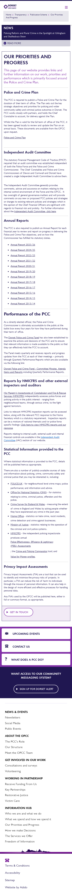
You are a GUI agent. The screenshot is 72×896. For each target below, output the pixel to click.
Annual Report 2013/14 (23, 303)
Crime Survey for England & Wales (28, 504)
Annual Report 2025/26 (23, 244)
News (8, 28)
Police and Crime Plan (15, 137)
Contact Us (21, 646)
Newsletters (12, 717)
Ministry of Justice (19, 524)
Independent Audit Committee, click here (35, 211)
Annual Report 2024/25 (23, 250)
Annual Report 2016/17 (23, 287)
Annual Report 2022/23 (23, 255)
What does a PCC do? (27, 660)
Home (8, 14)
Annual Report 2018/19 (23, 276)
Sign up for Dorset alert (37, 689)
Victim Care (12, 800)
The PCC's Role (15, 741)
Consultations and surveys (21, 765)
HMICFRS (16, 533)
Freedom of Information (20, 841)
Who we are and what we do (23, 813)
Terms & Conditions (17, 865)
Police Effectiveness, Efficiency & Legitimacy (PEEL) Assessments (32, 543)
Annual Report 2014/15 (23, 298)
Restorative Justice (16, 795)
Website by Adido (16, 887)
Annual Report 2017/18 (23, 282)
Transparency (21, 14)
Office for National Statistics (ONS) (29, 492)
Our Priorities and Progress (22, 824)
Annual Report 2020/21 (23, 266)
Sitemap (10, 880)
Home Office (17, 516)
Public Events (13, 728)
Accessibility (12, 872)
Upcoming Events (26, 634)
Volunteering (13, 771)
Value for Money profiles (23, 556)
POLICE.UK (16, 483)
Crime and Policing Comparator (31, 551)
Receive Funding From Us (21, 784)
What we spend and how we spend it (28, 819)
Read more (14, 43)
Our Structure (14, 747)
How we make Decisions (20, 830)
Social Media (12, 723)
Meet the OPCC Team (19, 752)
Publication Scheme (38, 14)
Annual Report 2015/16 (23, 292)
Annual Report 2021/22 (23, 260)
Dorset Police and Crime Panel (23, 337)
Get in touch (19, 612)
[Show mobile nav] (66, 7)
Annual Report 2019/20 (23, 271)
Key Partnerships (15, 789)
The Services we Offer (19, 836)
